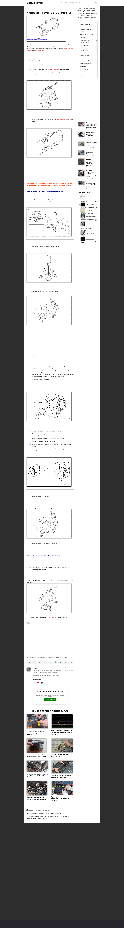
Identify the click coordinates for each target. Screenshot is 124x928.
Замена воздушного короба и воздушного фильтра (61, 776)
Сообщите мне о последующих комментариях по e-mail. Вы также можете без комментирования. (48, 818)
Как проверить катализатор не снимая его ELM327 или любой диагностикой (88, 227)
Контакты (82, 37)
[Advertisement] (50, 169)
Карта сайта (83, 66)
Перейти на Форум (85, 24)
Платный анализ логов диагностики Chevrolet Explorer (86, 29)
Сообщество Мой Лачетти (86, 34)
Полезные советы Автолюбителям (84, 56)
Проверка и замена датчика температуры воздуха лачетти (91, 135)
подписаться (30, 819)
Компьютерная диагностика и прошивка (86, 51)
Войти (80, 2)
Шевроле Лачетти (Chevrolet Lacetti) (84, 41)
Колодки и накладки (63, 119)
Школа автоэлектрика (85, 63)
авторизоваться (56, 814)
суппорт (53, 657)
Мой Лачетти (34, 2)
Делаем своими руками (86, 60)
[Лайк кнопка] (28, 623)
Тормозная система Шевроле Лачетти (37, 39)
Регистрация (73, 2)
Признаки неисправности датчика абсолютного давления (90, 162)
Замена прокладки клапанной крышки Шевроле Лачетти (89, 218)
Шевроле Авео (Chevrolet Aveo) (86, 46)
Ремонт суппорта (39, 50)
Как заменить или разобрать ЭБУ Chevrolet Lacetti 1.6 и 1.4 (36, 756)
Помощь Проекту (84, 69)
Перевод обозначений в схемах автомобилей (87, 199)
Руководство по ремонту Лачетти (41, 657)
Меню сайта (59, 2)
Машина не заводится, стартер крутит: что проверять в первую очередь (91, 173)
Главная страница (30, 8)
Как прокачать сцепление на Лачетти (90, 152)
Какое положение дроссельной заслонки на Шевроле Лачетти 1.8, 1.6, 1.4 (61, 732)
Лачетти (29, 657)
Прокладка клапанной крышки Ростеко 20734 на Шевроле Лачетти (61, 799)
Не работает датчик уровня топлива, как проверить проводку (35, 732)
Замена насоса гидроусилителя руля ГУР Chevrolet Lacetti (37, 775)
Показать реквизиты (50, 699)
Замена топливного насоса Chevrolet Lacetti (60, 756)
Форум (66, 2)
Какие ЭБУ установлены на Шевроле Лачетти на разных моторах (36, 800)
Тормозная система (62, 657)
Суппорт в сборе (54, 69)
